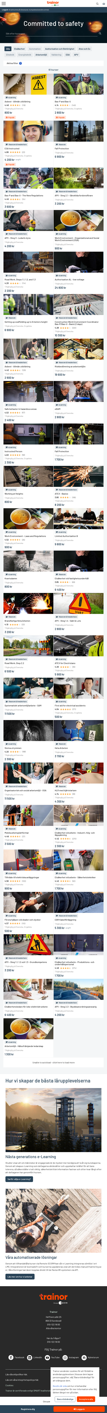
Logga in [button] (5, 10)
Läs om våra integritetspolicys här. (22, 1379)
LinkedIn (37, 1357)
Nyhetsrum (93, 1357)
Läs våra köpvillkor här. (16, 1374)
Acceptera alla (86, 1399)
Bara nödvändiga (65, 1399)
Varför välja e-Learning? (19, 1179)
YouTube (55, 1357)
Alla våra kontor (53, 1328)
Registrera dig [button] (28, 1409)
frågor (56, 1338)
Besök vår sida (60, 1386)
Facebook (19, 1357)
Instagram (74, 1357)
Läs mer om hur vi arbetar (20, 1276)
